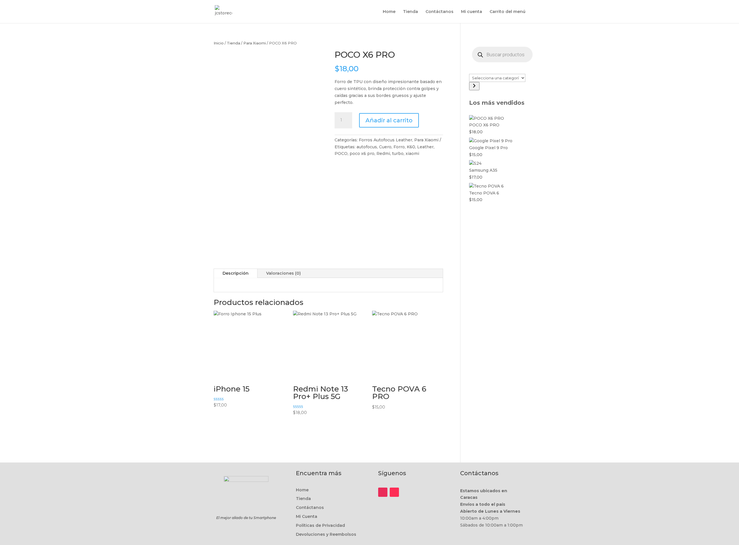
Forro (399, 146)
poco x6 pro (362, 153)
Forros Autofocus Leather (385, 140)
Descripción (236, 273)
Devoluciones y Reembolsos (326, 534)
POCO (341, 153)
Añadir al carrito (389, 120)
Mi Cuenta (306, 516)
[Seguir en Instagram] (382, 492)
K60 (411, 146)
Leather (425, 146)
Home (389, 12)
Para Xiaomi (254, 43)
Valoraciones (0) (283, 273)
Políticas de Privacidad (320, 525)
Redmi (383, 153)
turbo (398, 153)
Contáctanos (440, 12)
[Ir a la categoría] (474, 86)
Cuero (385, 146)
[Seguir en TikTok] (394, 492)
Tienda (410, 12)
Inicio (219, 43)
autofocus (367, 146)
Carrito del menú (507, 12)
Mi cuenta (471, 12)
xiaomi (412, 153)
